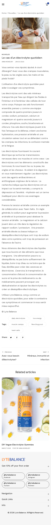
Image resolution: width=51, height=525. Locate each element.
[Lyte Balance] (25, 4)
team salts (16, 330)
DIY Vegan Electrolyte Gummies (18, 444)
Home (4, 13)
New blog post (37, 324)
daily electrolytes (18, 318)
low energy (37, 318)
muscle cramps (18, 324)
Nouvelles (12, 13)
